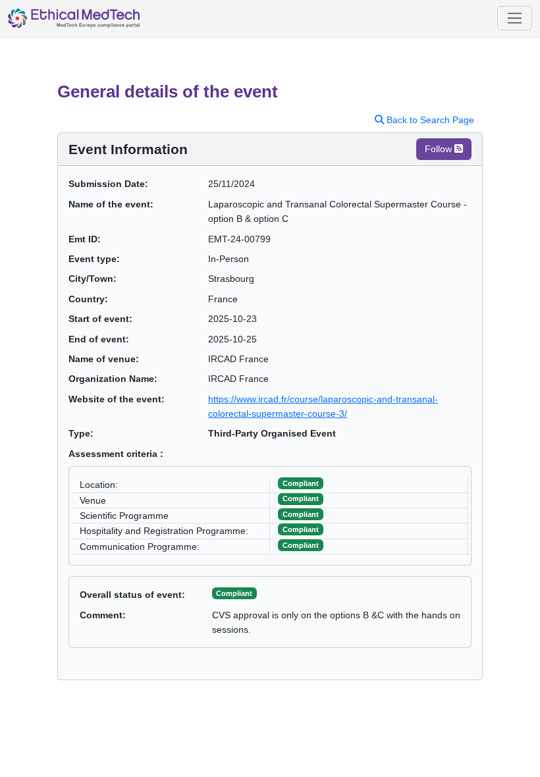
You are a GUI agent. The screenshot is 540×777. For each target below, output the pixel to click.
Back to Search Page (429, 120)
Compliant (234, 593)
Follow (439, 149)
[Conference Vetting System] (74, 18)
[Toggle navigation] (514, 18)
